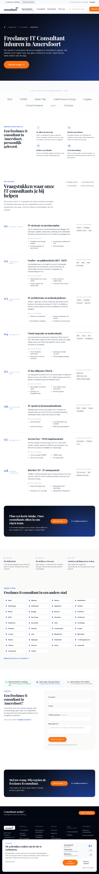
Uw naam (52, 697)
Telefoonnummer (57, 715)
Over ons (61, 9)
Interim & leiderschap (88, 185)
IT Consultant (23, 27)
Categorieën (12, 27)
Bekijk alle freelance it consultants (16, 658)
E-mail (51, 706)
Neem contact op (87, 813)
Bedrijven (54, 833)
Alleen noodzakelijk (88, 867)
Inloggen (92, 2)
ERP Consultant (24, 838)
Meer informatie (10, 861)
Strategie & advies (72, 182)
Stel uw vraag (15, 64)
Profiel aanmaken (72, 832)
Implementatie (72, 185)
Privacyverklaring (88, 835)
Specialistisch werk (88, 182)
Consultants (41, 9)
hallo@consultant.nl (80, 521)
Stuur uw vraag (56, 739)
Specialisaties (27, 9)
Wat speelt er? (53, 724)
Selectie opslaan (86, 862)
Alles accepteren (70, 862)
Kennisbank (51, 9)
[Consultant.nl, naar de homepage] (11, 9)
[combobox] (78, 9)
